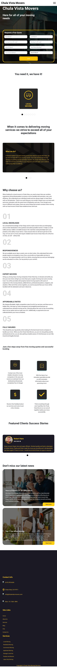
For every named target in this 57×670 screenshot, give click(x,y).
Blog (4, 625)
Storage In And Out (8, 653)
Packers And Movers (8, 656)
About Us (5, 619)
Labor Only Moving (8, 659)
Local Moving (6, 641)
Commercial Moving (8, 647)
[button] (22, 114)
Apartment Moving (8, 650)
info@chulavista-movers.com (13, 594)
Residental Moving (8, 644)
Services (5, 622)
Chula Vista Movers (13, 3)
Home (4, 616)
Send (28, 58)
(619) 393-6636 (9, 582)
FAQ (4, 629)
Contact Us (5, 632)
